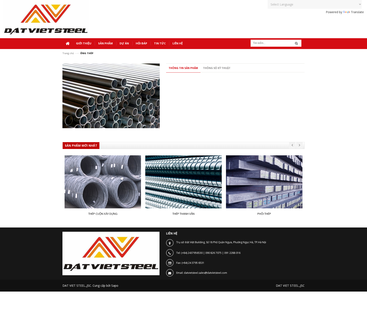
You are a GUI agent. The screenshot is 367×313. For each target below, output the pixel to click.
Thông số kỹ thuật (216, 68)
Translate (357, 12)
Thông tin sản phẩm (183, 68)
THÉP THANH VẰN (183, 214)
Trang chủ (68, 53)
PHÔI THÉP (264, 214)
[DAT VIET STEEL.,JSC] (46, 19)
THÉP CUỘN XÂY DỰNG (102, 214)
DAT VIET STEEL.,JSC (290, 286)
